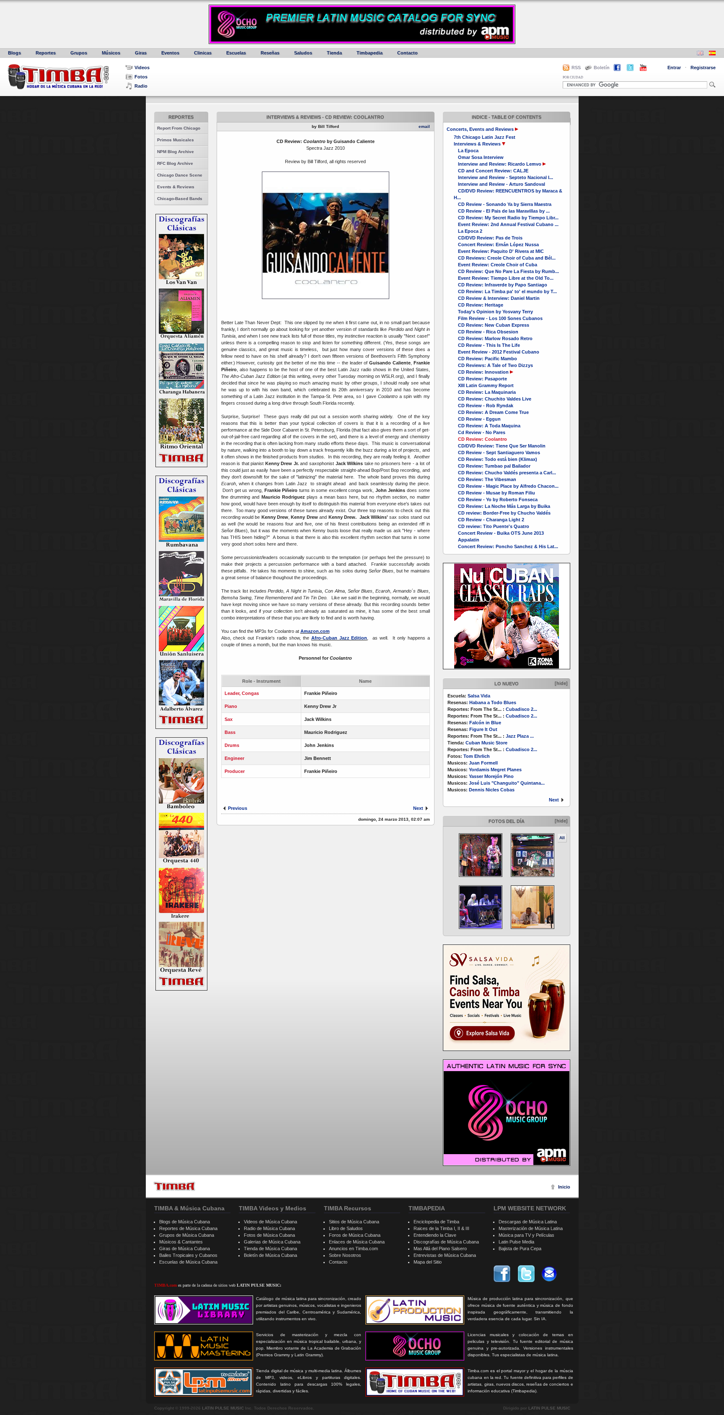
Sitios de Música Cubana (354, 1221)
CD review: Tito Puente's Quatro (493, 526)
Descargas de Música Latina (528, 1221)
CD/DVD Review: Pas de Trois (490, 237)
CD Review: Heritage (480, 304)
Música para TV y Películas (526, 1235)
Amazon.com (315, 631)
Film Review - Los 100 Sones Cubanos (500, 318)
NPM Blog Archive (175, 151)
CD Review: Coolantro (482, 439)
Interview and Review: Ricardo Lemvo (499, 163)
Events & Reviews (175, 187)
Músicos (111, 52)
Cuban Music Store (486, 742)
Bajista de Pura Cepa (520, 1248)
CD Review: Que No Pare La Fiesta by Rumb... (508, 271)
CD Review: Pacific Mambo (487, 358)
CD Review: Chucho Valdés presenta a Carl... (507, 472)
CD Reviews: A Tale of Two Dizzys (495, 365)
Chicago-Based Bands (179, 198)
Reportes (46, 52)
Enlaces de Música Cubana (357, 1241)
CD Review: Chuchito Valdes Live (494, 398)
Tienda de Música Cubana (270, 1248)
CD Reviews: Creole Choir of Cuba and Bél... (507, 257)
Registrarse (703, 67)
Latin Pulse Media (516, 1241)
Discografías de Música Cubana (446, 1241)
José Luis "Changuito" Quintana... (507, 783)
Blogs (14, 52)
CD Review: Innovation (483, 372)
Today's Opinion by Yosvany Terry (495, 311)
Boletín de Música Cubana (270, 1255)
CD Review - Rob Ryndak (485, 405)
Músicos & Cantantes (181, 1241)
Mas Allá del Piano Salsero (440, 1248)
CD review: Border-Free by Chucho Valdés (504, 512)
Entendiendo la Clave (435, 1235)
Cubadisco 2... (521, 709)
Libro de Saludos (346, 1228)
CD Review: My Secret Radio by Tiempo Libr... (508, 217)
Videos (142, 67)
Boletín (602, 67)
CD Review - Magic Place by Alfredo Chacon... (508, 486)
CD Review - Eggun (479, 418)
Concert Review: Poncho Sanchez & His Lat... (508, 546)
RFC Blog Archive (175, 163)
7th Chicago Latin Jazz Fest (484, 137)
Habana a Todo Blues (492, 702)
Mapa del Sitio (428, 1261)
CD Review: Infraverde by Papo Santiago (502, 284)
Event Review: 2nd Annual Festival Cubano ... (508, 224)
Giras (141, 52)
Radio (140, 85)
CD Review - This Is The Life (489, 345)
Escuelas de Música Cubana (188, 1261)
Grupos (78, 52)
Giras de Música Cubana (184, 1248)
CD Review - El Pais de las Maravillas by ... (504, 210)
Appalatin (468, 539)
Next (554, 799)
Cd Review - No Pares (481, 432)
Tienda (334, 52)
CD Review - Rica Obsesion (488, 331)
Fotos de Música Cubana (269, 1235)
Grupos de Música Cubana (186, 1235)
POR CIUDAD (573, 77)
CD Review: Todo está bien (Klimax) (497, 459)
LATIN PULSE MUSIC (223, 1408)
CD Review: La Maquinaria (487, 392)
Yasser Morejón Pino (491, 776)
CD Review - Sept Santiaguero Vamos (499, 452)
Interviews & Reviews (477, 143)
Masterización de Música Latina (531, 1228)
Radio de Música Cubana (269, 1228)
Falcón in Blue (485, 722)
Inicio (564, 1186)
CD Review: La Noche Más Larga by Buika (504, 506)
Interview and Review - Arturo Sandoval (501, 184)
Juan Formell (483, 762)
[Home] (174, 1186)
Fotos (140, 76)
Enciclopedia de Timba (436, 1221)
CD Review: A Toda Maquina (489, 425)
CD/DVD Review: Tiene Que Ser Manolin (502, 445)
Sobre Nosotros (345, 1255)
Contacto (407, 52)
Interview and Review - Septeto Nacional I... (505, 177)
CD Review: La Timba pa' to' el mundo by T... (507, 291)
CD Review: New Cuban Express (493, 325)
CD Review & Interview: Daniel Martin (499, 298)
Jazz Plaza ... (520, 736)
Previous (237, 808)
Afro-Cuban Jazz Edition (339, 637)
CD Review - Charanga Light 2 (491, 519)
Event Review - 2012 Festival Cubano (498, 351)
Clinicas (203, 52)
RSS (576, 67)
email (424, 126)
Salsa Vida (479, 695)
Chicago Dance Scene (179, 175)
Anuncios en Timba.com (353, 1248)
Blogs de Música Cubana (184, 1221)
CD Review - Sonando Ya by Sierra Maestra (504, 204)
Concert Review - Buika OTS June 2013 (501, 533)
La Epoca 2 (470, 231)
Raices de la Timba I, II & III (441, 1228)
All (562, 837)
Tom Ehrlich (476, 756)
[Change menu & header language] (700, 54)
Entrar (674, 67)
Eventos (170, 52)
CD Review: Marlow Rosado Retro (495, 338)
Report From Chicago (178, 128)
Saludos (303, 52)
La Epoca (468, 150)
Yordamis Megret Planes (495, 769)
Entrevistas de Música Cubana (445, 1255)
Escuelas (236, 52)
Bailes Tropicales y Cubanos (188, 1255)
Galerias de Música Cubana (272, 1241)
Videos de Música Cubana (270, 1221)
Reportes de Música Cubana (188, 1228)
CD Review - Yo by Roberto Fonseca (498, 499)
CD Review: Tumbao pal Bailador (494, 465)
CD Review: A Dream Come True (493, 412)
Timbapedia (370, 52)
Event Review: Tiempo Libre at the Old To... (505, 278)
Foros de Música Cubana (354, 1235)
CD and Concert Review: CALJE (493, 170)
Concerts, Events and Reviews (480, 129)
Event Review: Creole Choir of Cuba (497, 264)
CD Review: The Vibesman (487, 479)
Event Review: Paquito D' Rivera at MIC (501, 251)
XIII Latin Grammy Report (486, 385)
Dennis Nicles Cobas (492, 789)
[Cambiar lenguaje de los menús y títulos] (712, 54)
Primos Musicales (175, 140)
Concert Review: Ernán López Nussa (498, 244)
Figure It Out (483, 729)
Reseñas (270, 52)
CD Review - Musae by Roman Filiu (496, 492)
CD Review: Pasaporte (482, 378)
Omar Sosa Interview (481, 157)
